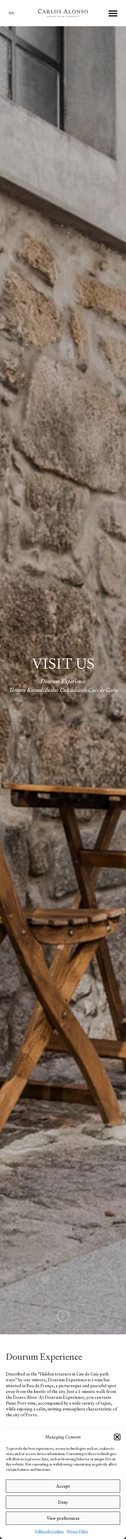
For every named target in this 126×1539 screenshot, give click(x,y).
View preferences (63, 1518)
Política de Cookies (49, 1531)
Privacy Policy (77, 1531)
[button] (117, 1437)
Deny (63, 1502)
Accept (63, 1486)
